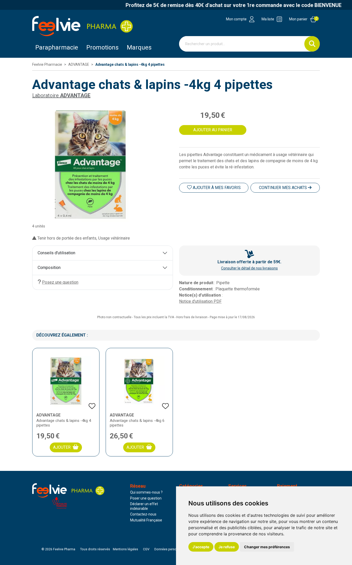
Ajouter (62, 447)
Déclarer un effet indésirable (144, 506)
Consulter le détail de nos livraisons (249, 268)
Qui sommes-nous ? (146, 492)
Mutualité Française (146, 520)
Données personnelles (170, 549)
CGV (146, 549)
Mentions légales (125, 549)
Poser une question (146, 498)
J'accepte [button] (200, 547)
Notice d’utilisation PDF (200, 301)
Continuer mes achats (283, 187)
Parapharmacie (56, 47)
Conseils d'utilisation (56, 252)
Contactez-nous (143, 514)
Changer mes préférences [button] (267, 547)
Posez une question (60, 282)
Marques (139, 47)
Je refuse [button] (227, 547)
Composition (49, 267)
